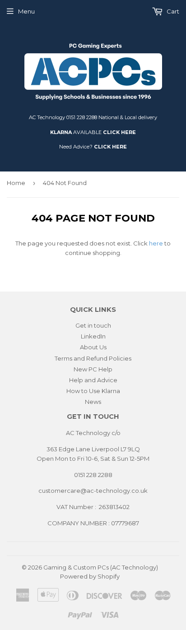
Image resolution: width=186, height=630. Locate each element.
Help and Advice (93, 380)
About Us (93, 347)
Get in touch (93, 325)
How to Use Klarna (93, 390)
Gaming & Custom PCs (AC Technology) (100, 567)
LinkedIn (93, 336)
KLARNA (61, 132)
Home (16, 182)
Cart (172, 11)
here (156, 243)
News (93, 401)
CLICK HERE (119, 132)
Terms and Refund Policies (93, 358)
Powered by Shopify (90, 576)
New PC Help (93, 369)
